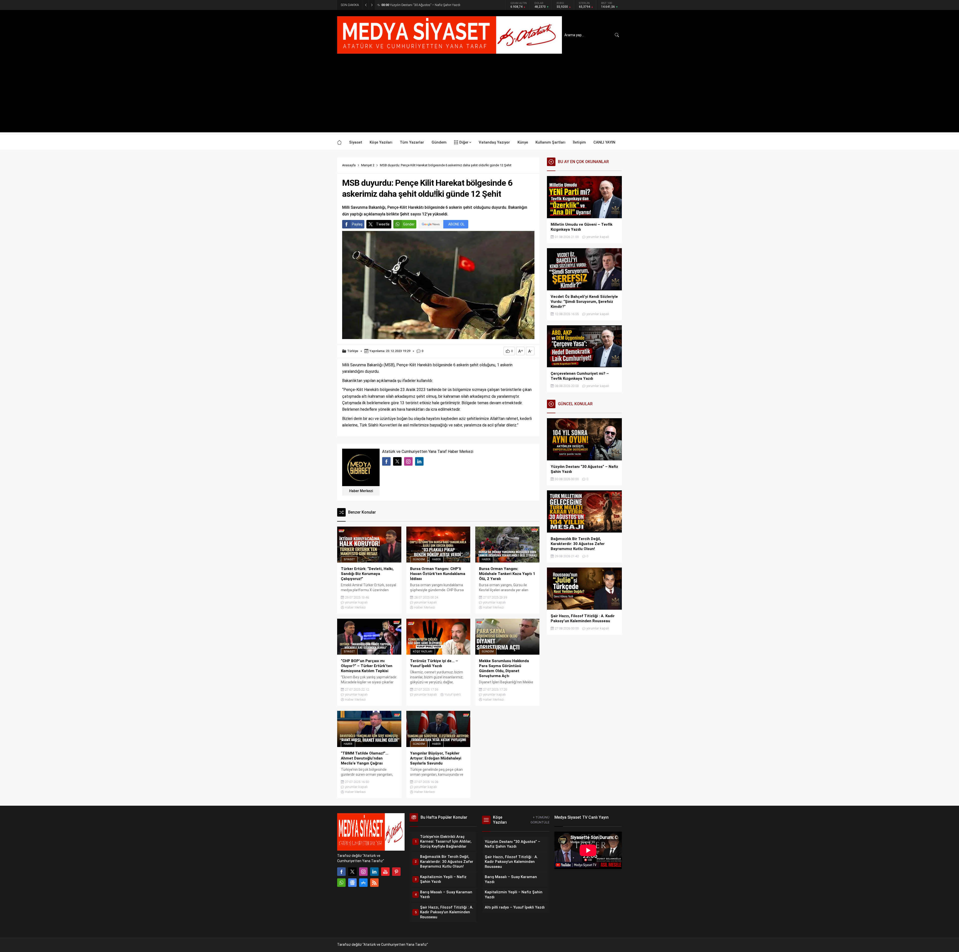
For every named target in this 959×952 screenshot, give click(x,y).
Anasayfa (349, 165)
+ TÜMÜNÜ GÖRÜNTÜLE (539, 819)
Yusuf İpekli (453, 694)
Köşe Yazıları (422, 651)
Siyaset (349, 559)
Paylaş (357, 224)
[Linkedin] (374, 871)
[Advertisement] (479, 97)
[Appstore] (363, 882)
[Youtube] (385, 871)
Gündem (419, 559)
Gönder (409, 224)
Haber (436, 559)
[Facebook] (341, 871)
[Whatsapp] (341, 882)
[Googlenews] (352, 882)
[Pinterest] (396, 871)
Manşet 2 (367, 165)
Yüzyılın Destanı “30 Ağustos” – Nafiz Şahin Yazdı (420, 5)
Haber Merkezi (361, 491)
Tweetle (383, 224)
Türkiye (352, 351)
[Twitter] (352, 871)
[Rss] (374, 882)
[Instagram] (363, 871)
